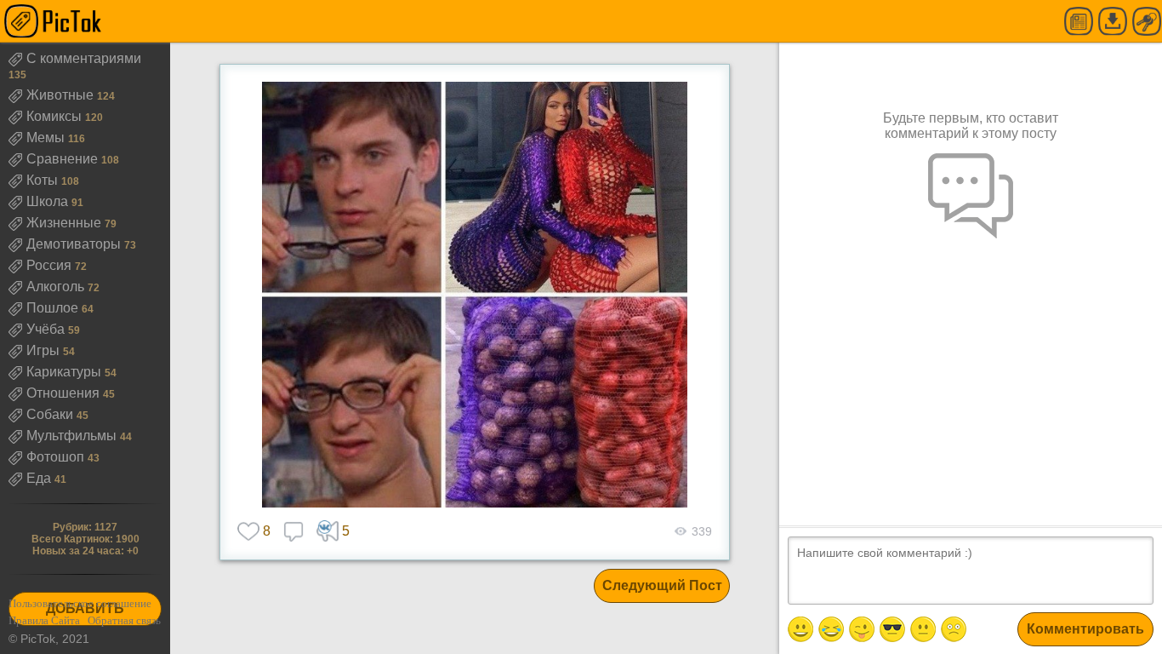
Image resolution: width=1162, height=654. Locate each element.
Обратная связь (124, 620)
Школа (48, 201)
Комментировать (1085, 629)
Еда (40, 478)
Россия (50, 265)
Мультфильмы (73, 435)
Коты (43, 180)
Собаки (51, 414)
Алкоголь (57, 286)
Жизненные (65, 222)
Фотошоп (57, 457)
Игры (44, 350)
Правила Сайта (44, 620)
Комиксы (55, 116)
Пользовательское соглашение (80, 603)
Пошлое (54, 308)
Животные (61, 95)
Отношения (64, 393)
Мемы (47, 137)
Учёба (47, 329)
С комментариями (83, 58)
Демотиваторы (75, 244)
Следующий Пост (662, 585)
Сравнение (63, 159)
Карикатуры (65, 371)
